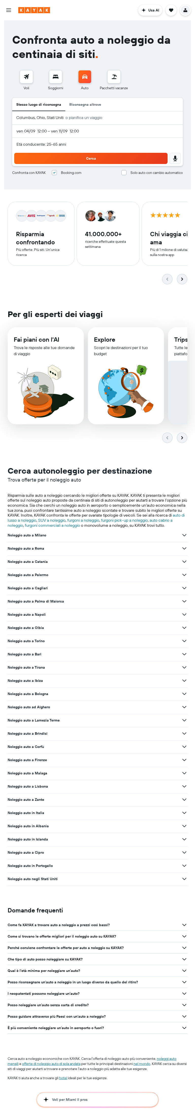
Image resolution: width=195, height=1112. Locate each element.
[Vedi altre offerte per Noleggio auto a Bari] (184, 654)
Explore (104, 339)
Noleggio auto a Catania (28, 561)
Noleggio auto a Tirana (26, 667)
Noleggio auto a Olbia (26, 627)
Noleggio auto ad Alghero (29, 707)
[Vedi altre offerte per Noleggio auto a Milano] (184, 535)
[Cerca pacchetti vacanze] (114, 76)
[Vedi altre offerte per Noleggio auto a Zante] (184, 800)
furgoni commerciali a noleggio (52, 525)
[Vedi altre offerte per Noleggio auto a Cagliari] (184, 588)
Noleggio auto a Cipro (26, 852)
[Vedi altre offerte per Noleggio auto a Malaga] (184, 773)
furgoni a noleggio (83, 520)
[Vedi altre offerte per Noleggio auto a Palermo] (184, 575)
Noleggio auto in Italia (26, 812)
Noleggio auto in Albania (28, 826)
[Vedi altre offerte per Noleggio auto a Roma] (184, 548)
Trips (181, 339)
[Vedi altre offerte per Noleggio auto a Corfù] (184, 747)
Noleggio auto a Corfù (26, 746)
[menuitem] (26, 80)
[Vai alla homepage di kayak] (34, 10)
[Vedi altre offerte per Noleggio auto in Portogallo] (184, 866)
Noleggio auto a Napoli (27, 614)
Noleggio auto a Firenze (27, 760)
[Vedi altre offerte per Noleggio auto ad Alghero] (184, 707)
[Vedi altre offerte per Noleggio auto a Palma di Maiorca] (184, 601)
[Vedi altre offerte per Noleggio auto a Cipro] (184, 852)
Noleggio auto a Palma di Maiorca (36, 601)
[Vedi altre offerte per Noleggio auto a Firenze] (184, 760)
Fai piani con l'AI (36, 339)
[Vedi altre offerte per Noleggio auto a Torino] (184, 641)
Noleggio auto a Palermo (28, 575)
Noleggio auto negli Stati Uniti (33, 879)
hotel (63, 1078)
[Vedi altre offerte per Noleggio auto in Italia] (184, 813)
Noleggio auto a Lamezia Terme (34, 720)
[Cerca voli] (26, 76)
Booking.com (71, 172)
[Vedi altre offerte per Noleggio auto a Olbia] (184, 628)
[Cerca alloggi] (55, 76)
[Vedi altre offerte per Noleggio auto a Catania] (184, 562)
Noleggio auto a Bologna (28, 694)
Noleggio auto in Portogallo (30, 865)
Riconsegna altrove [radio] (85, 104)
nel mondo (142, 1063)
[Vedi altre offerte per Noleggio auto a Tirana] (184, 667)
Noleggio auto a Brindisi (27, 733)
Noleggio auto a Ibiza (25, 680)
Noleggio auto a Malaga (27, 773)
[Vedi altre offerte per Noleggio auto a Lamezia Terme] (184, 720)
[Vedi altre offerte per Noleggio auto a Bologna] (184, 694)
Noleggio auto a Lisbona (28, 786)
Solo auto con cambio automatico (157, 172)
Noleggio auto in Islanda (28, 839)
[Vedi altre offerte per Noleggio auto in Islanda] (184, 839)
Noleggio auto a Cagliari (28, 588)
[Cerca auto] (84, 76)
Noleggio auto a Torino (26, 641)
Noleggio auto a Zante (26, 799)
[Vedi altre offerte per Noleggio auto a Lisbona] (184, 786)
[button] (8, 10)
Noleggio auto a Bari (24, 654)
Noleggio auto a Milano (27, 535)
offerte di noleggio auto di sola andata (51, 1063)
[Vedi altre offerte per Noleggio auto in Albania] (184, 826)
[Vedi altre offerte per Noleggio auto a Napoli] (184, 614)
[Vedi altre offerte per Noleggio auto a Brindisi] (184, 733)
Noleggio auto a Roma (26, 548)
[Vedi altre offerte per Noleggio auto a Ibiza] (184, 681)
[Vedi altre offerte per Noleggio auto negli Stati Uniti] (184, 879)
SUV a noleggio (52, 520)
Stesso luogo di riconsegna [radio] (38, 104)
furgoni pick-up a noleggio (124, 520)
